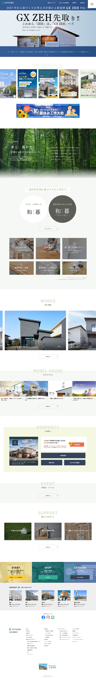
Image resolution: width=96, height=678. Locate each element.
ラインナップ (29, 654)
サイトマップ (75, 641)
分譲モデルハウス (29, 635)
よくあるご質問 (75, 628)
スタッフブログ (75, 633)
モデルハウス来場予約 (66, 2)
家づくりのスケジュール (64, 639)
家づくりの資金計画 (63, 633)
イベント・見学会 (47, 641)
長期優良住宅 (29, 650)
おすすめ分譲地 (29, 637)
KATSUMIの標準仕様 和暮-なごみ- (33, 641)
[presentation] (2, 84)
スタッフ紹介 (48, 633)
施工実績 (46, 639)
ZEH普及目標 (75, 635)
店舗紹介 (74, 631)
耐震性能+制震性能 (31, 645)
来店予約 (75, 2)
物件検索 (27, 631)
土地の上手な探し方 (63, 631)
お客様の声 (46, 645)
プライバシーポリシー (76, 637)
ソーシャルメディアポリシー (78, 639)
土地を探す (83, 2)
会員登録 (27, 633)
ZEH (28, 652)
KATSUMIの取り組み (49, 635)
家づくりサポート (61, 628)
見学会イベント (54, 2)
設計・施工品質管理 (63, 635)
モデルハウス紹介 (47, 643)
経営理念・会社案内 (49, 631)
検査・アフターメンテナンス (65, 637)
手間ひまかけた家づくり (30, 639)
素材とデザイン (30, 643)
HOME (27, 628)
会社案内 (46, 628)
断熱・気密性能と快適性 (32, 647)
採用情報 (47, 637)
